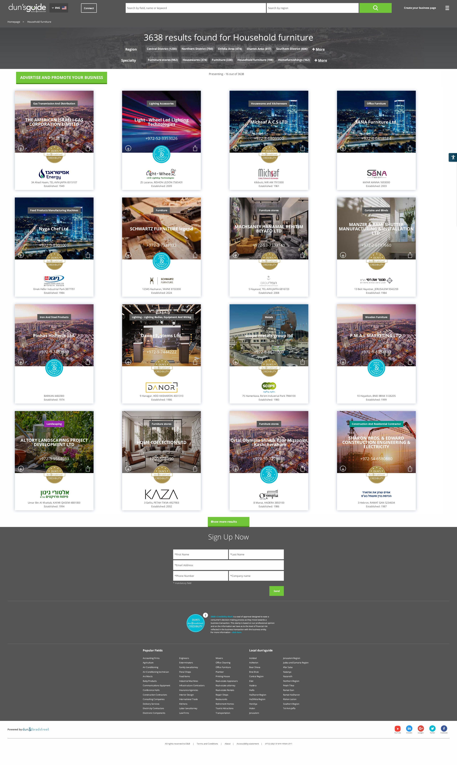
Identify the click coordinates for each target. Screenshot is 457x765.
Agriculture (148, 662)
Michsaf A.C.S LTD (268, 122)
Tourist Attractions (224, 708)
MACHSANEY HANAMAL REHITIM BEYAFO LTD (269, 228)
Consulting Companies (154, 699)
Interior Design (186, 694)
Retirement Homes (225, 703)
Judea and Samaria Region (295, 662)
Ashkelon (253, 662)
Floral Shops (185, 671)
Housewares (191, 60)
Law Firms (184, 712)
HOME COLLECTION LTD (161, 442)
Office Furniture (223, 667)
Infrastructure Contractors (192, 685)
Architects (147, 676)
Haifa (251, 690)
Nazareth (287, 676)
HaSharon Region (257, 694)
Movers (219, 658)
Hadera (253, 685)
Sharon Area (255, 49)
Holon (252, 708)
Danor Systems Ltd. (161, 335)
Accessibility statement (248, 743)
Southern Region (291, 703)
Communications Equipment (156, 685)
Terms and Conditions (208, 743)
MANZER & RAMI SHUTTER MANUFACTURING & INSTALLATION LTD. (376, 228)
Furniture (218, 60)
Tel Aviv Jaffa (289, 708)
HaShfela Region (257, 699)
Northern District (194, 49)
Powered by (14, 729)
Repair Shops (222, 694)
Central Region (256, 676)
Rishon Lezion (289, 699)
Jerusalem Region (291, 658)
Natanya (287, 671)
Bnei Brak (254, 671)
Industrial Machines (188, 680)
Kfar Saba (288, 667)
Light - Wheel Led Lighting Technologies (161, 122)
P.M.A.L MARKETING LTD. (376, 335)
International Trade (188, 699)
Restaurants (221, 699)
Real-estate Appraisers (227, 680)
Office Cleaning (223, 662)
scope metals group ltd (269, 335)
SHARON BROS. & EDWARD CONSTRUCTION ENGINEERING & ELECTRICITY (376, 442)
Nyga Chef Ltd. (54, 229)
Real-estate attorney (225, 685)
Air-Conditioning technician (156, 671)
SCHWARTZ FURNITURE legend (161, 229)
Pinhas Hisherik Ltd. (54, 335)
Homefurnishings (290, 60)
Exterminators (186, 662)
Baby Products (150, 680)
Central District (157, 49)
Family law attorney (188, 667)
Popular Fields (153, 650)
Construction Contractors (155, 694)
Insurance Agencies (188, 690)
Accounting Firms (151, 658)
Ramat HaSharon (291, 694)
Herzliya (253, 703)
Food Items (184, 676)
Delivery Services (151, 703)
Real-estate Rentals (225, 690)
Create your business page (420, 7)
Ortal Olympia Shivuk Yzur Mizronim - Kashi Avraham (269, 442)
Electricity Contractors (153, 708)
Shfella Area (226, 49)
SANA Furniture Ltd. (376, 122)
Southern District (288, 49)
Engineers (184, 658)
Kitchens (183, 703)
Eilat (251, 680)
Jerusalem (254, 712)
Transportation (223, 712)
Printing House (223, 676)
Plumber (220, 671)
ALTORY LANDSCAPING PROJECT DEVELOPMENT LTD (54, 442)
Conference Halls (151, 690)
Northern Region (291, 680)
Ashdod (253, 658)
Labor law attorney (188, 708)
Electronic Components (154, 712)
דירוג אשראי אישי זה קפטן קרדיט (278, 743)
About (227, 743)
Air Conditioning (150, 667)
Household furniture (251, 60)
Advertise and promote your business (61, 77)
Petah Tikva (288, 685)
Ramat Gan (288, 690)
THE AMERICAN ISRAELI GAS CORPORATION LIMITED (54, 122)
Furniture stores (159, 60)
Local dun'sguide (261, 650)
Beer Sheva (254, 667)
